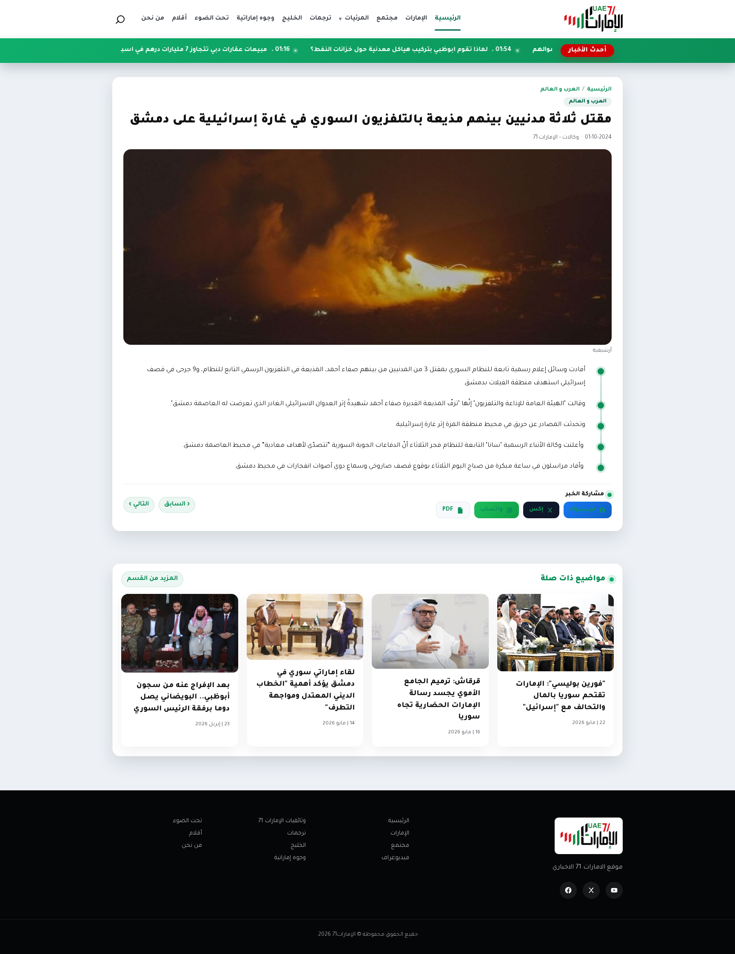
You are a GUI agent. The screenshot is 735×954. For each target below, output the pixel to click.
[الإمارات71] (593, 19)
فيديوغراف (395, 858)
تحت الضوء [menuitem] (211, 18)
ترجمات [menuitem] (320, 18)
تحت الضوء (187, 821)
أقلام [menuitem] (179, 18)
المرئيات (354, 18)
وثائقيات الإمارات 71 (282, 821)
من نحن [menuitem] (152, 18)
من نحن (192, 846)
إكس (536, 510)
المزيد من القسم (152, 579)
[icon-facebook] (568, 890)
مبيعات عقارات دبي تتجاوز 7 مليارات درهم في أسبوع (242, 50)
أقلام (195, 833)
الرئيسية (599, 90)
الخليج (298, 846)
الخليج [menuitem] (292, 18)
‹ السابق (177, 504)
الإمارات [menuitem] (416, 18)
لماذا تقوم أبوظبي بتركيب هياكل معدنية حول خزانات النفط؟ (451, 50)
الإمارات (399, 833)
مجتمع (400, 846)
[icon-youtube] (614, 890)
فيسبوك (582, 510)
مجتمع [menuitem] (387, 18)
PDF (447, 510)
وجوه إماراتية (290, 858)
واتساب (491, 510)
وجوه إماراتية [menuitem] (255, 18)
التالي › (139, 504)
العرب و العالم (560, 90)
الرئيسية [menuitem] (448, 18)
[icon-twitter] (591, 890)
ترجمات (296, 833)
